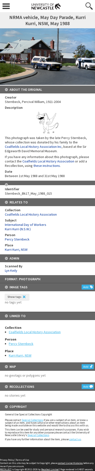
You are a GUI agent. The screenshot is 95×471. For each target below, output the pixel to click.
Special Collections (32, 420)
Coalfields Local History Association (35, 332)
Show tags (14, 297)
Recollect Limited (50, 469)
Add (85, 287)
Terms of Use (22, 459)
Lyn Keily (11, 270)
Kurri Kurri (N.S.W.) (18, 229)
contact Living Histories (70, 463)
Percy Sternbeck (21, 343)
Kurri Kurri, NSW (20, 355)
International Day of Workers (25, 224)
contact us (75, 439)
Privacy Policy (7, 459)
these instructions (46, 165)
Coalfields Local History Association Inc (33, 146)
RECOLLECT (5, 469)
